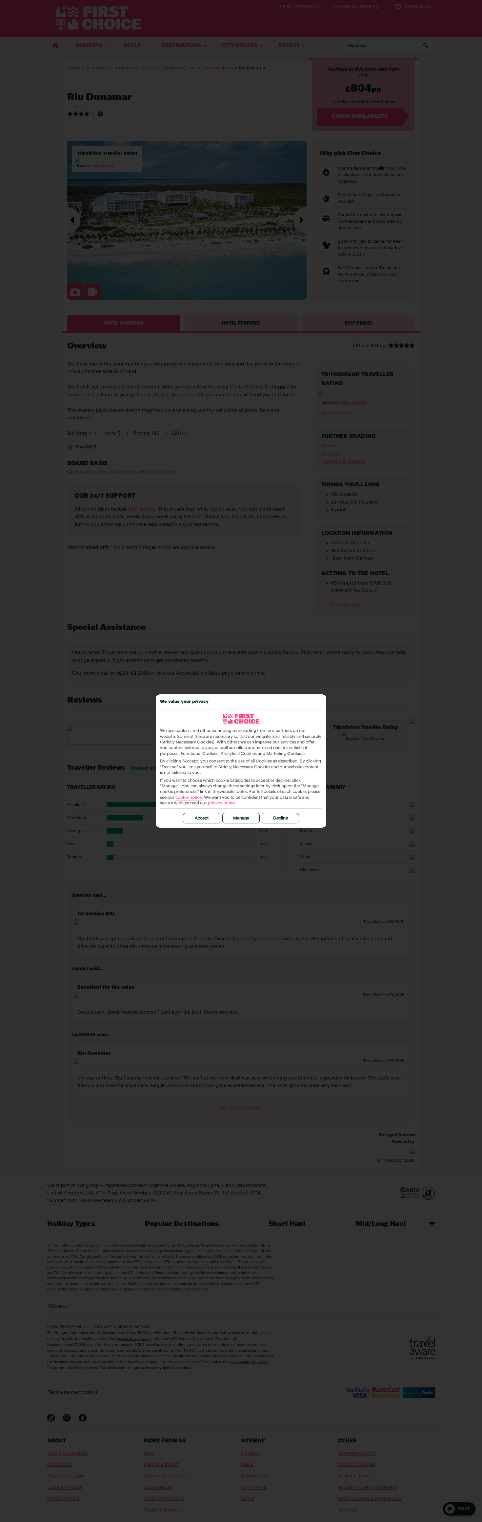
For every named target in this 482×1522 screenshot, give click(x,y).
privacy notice (221, 803)
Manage (241, 818)
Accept (202, 818)
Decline (280, 818)
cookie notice (188, 798)
